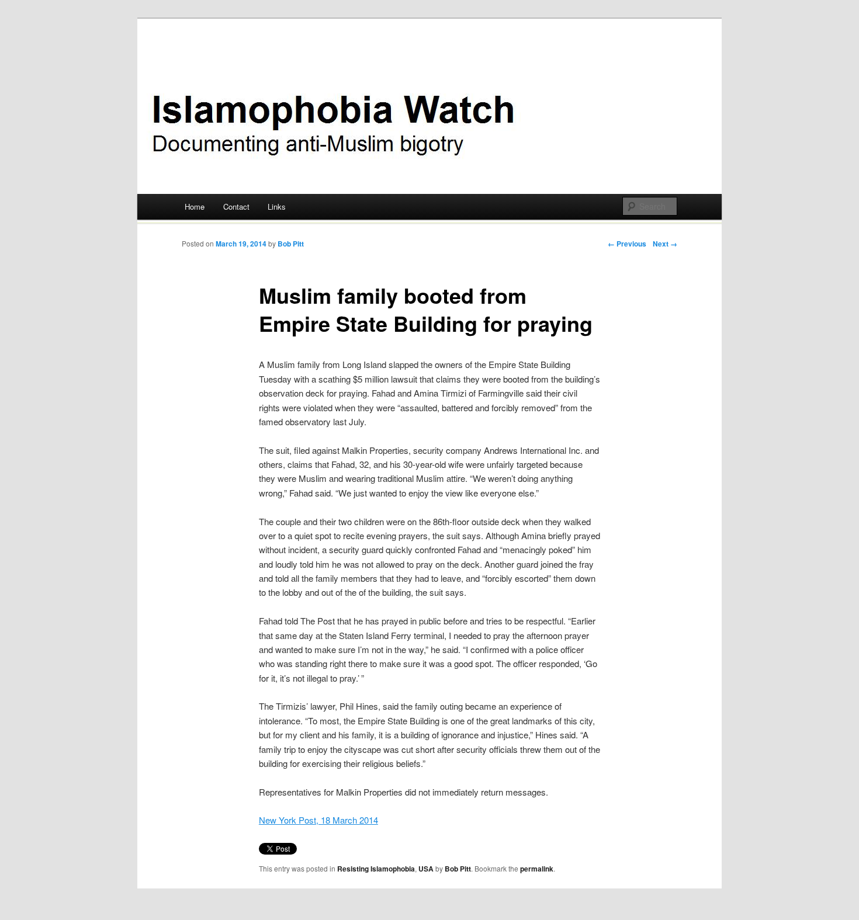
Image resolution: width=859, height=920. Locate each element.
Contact (236, 206)
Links (277, 206)
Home (195, 206)
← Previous (627, 243)
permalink (536, 868)
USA (426, 868)
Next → (665, 243)
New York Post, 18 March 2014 (318, 820)
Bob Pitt (291, 243)
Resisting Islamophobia (376, 868)
